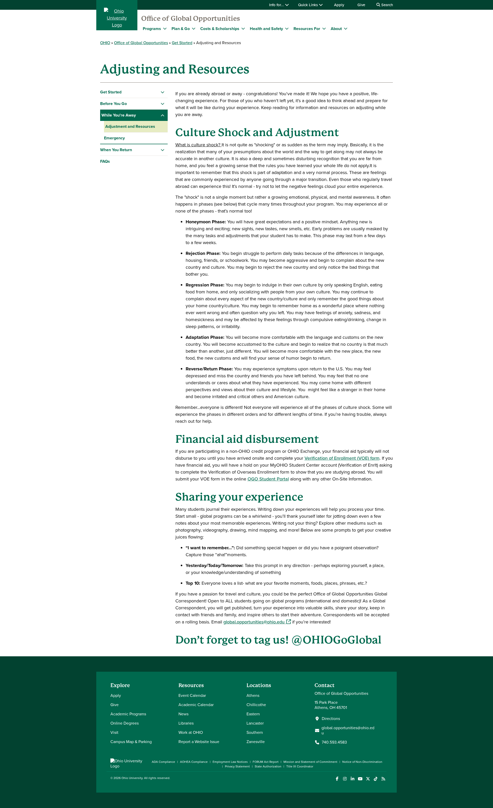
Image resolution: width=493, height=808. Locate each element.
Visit (114, 732)
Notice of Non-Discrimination (362, 761)
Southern (254, 732)
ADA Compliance (163, 761)
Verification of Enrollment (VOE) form (342, 458)
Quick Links (308, 5)
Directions (331, 718)
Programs (152, 29)
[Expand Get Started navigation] (163, 92)
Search (386, 5)
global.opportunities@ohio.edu (257, 622)
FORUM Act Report (266, 761)
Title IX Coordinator (299, 766)
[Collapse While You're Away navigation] (163, 115)
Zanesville (255, 742)
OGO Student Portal (268, 479)
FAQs (105, 161)
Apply (339, 5)
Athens (252, 695)
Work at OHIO (190, 732)
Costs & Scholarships (219, 29)
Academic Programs (128, 714)
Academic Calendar (196, 705)
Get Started (182, 43)
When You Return (116, 150)
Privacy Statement (237, 766)
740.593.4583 (334, 742)
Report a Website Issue (198, 742)
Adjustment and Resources (130, 126)
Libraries (186, 723)
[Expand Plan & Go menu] (193, 28)
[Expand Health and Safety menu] (287, 28)
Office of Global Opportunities (190, 18)
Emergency (114, 138)
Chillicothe (256, 705)
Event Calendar (192, 695)
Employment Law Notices (230, 761)
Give (361, 5)
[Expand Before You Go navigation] (163, 103)
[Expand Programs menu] (165, 28)
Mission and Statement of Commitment (310, 761)
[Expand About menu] (345, 28)
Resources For (306, 29)
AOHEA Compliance (194, 761)
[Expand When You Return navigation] (163, 150)
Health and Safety (266, 29)
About (336, 29)
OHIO (105, 43)
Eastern (253, 714)
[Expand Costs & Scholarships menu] (243, 28)
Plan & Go (181, 29)
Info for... (277, 5)
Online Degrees (124, 723)
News (183, 714)
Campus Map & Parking (131, 742)
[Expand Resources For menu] (324, 28)
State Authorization (268, 766)
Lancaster (255, 723)
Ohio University (132, 778)
